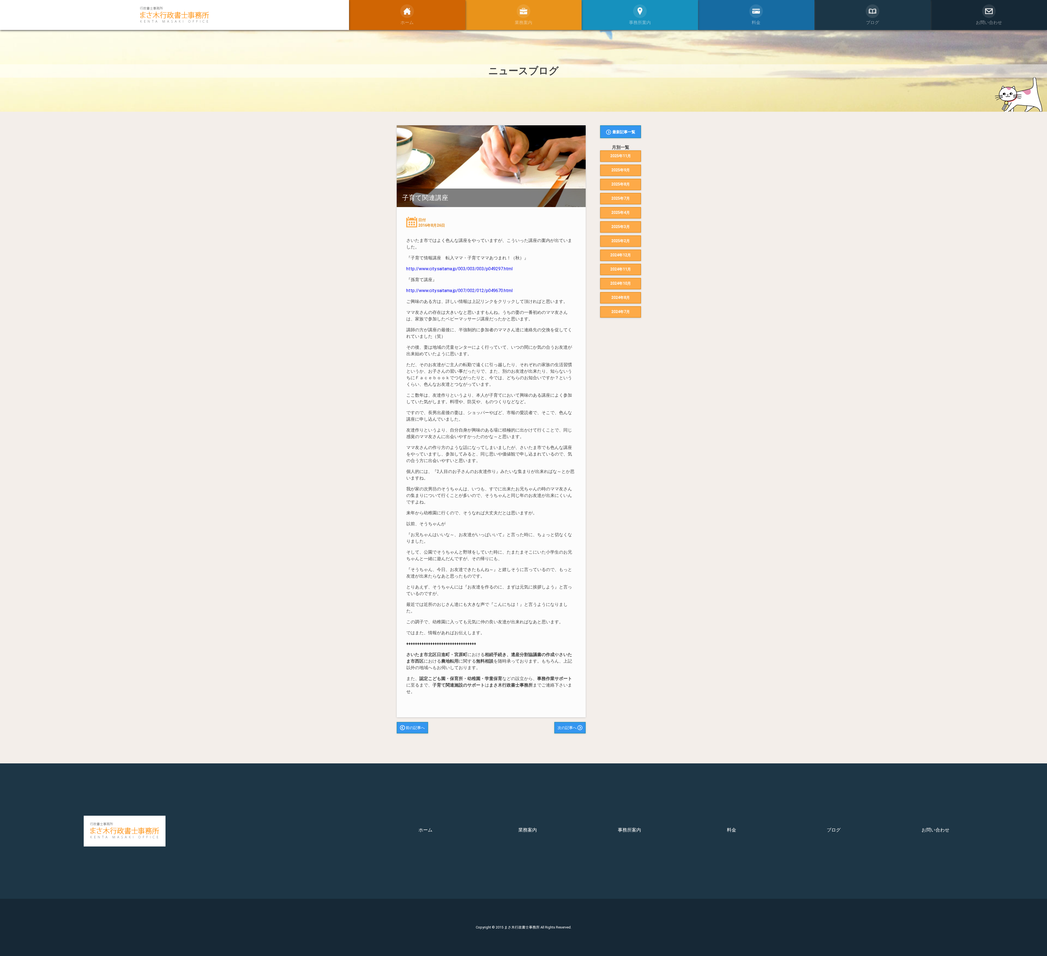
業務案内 (527, 830)
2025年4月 (620, 212)
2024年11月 (620, 269)
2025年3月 (620, 226)
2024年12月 (620, 255)
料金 (731, 830)
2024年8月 (620, 297)
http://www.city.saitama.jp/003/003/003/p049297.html (459, 268)
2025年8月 (620, 184)
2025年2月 (620, 241)
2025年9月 (620, 170)
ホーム (425, 830)
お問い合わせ (935, 830)
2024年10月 (620, 283)
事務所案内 (629, 830)
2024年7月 (620, 311)
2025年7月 (620, 198)
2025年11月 (620, 156)
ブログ (834, 830)
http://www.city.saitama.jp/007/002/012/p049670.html (459, 290)
